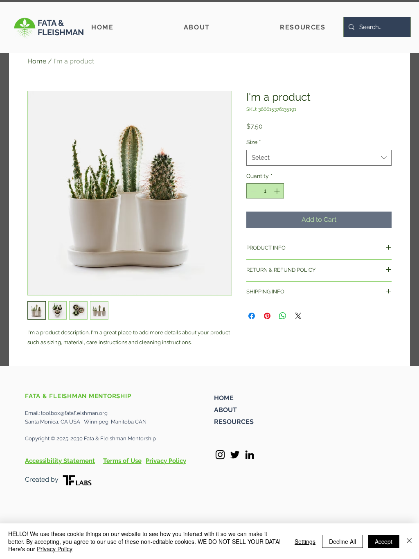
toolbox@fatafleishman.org (74, 413)
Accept (383, 541)
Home (36, 61)
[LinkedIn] (249, 455)
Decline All (342, 541)
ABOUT (225, 410)
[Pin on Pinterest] (267, 316)
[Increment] (278, 191)
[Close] (409, 541)
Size (253, 142)
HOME (224, 398)
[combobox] (319, 158)
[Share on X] (298, 316)
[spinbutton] (265, 191)
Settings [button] (305, 541)
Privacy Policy (54, 549)
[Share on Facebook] (252, 316)
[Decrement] (253, 191)
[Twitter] (235, 455)
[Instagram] (220, 455)
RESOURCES (234, 422)
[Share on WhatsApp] (283, 316)
